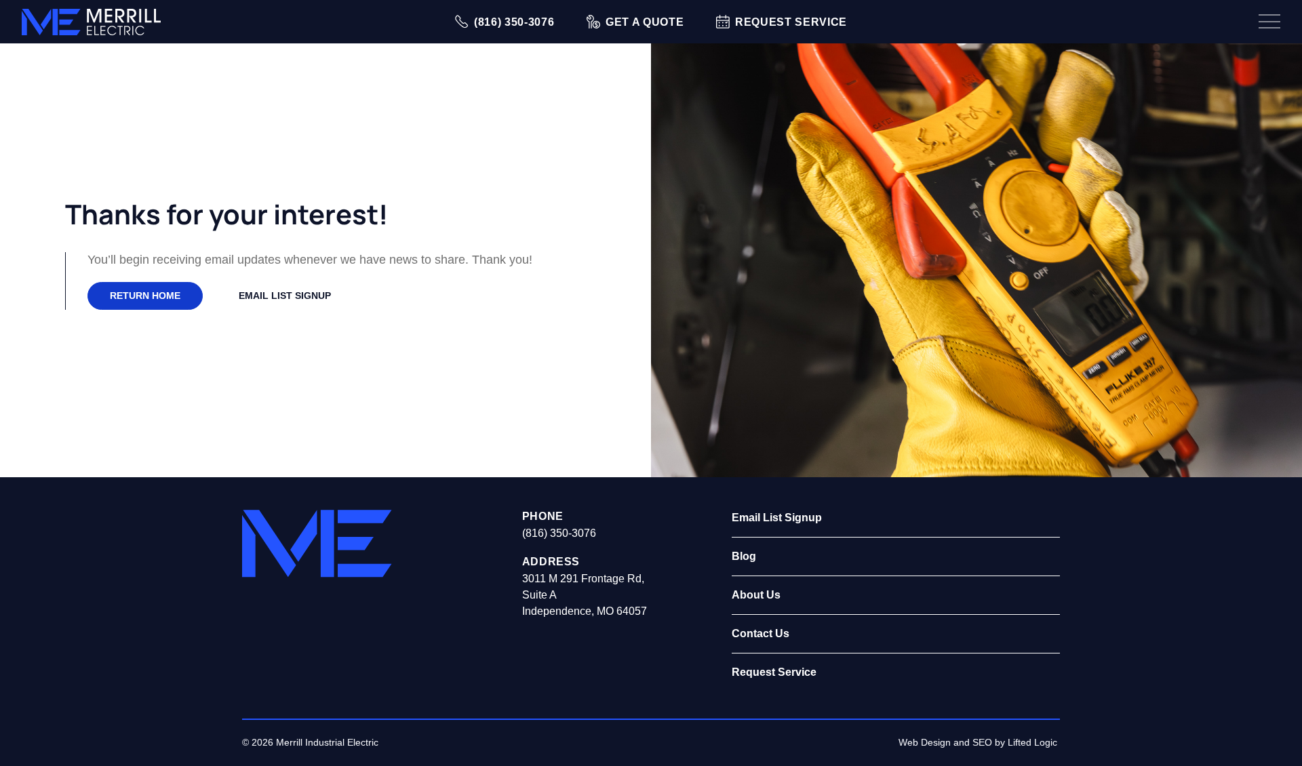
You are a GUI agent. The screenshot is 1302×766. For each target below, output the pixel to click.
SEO (982, 742)
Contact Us (760, 633)
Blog (744, 556)
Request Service (774, 672)
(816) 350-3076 (559, 533)
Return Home (145, 295)
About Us (756, 595)
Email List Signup (285, 295)
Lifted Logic (1032, 742)
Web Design (925, 742)
